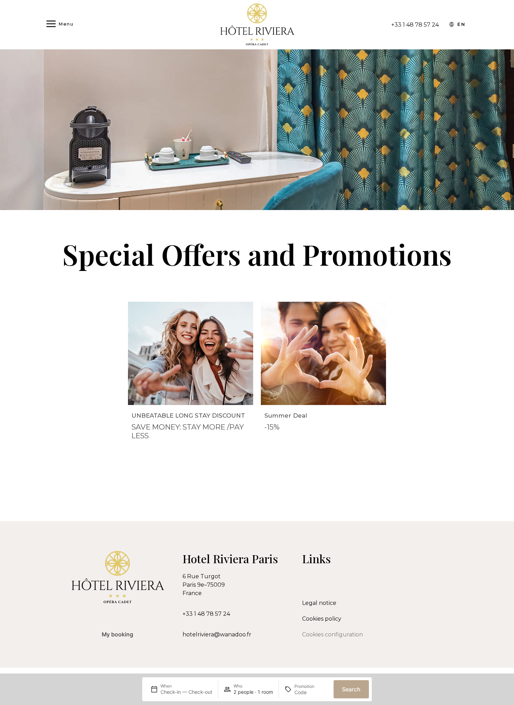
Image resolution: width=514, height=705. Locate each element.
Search (351, 689)
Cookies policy (321, 618)
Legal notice (319, 603)
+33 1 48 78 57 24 (206, 613)
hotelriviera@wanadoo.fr (217, 634)
